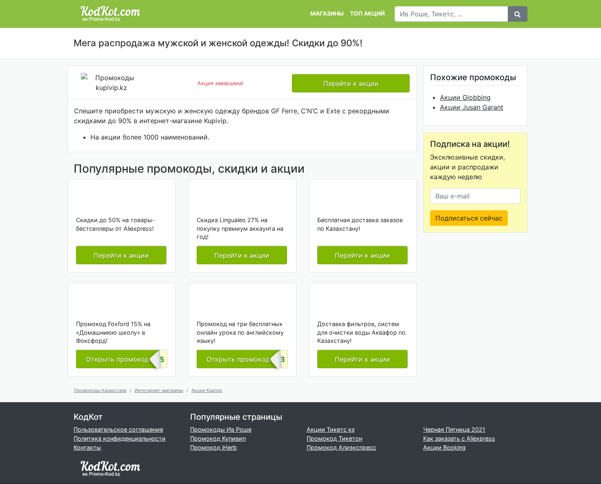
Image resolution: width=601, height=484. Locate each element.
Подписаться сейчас (468, 218)
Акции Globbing (465, 97)
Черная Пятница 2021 (454, 429)
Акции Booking (444, 447)
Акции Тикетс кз (330, 429)
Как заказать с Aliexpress (459, 438)
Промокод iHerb (213, 447)
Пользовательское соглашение (118, 429)
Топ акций (367, 13)
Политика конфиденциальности (120, 438)
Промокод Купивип (218, 438)
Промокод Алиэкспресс (341, 447)
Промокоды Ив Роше (220, 429)
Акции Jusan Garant (471, 107)
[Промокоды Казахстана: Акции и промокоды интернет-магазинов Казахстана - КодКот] (110, 468)
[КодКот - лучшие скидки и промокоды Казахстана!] (110, 13)
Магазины (326, 13)
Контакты (87, 447)
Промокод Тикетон (334, 438)
